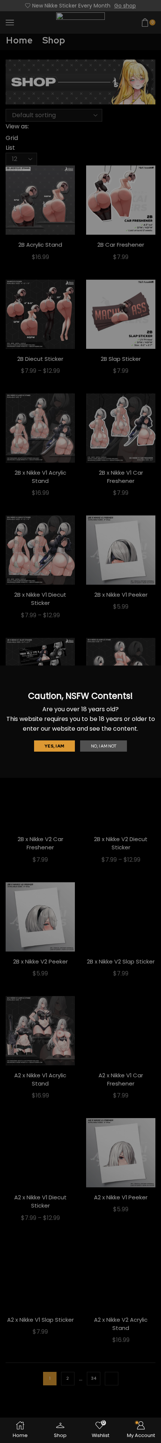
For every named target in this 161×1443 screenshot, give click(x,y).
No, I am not (103, 746)
